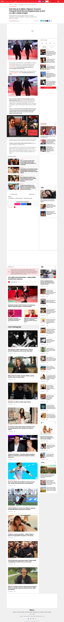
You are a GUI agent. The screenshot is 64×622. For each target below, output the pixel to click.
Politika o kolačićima (27, 616)
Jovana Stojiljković (18, 198)
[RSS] (54, 43)
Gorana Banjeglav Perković (13, 20)
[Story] (2, 1)
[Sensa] (30, 614)
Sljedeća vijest (31, 194)
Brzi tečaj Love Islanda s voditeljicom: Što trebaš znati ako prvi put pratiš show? (14, 319)
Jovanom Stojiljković (13, 72)
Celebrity (15, 4)
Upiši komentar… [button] (14, 281)
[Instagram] (46, 43)
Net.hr (9, 303)
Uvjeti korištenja (32, 616)
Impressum (21, 616)
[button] (36, 21)
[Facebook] (42, 43)
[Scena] (34, 614)
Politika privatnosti (39, 616)
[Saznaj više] (55, 124)
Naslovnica (11, 4)
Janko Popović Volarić (28, 198)
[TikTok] (50, 43)
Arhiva (43, 616)
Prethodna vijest (14, 194)
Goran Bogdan (12, 65)
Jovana (25, 100)
